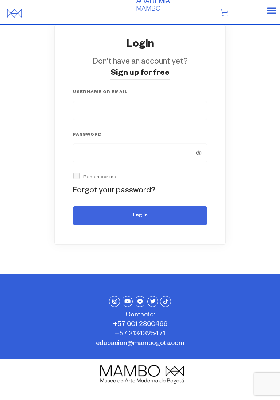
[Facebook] (140, 301)
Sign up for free (140, 73)
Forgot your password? (114, 191)
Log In (140, 215)
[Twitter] (152, 301)
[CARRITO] (224, 12)
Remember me (99, 177)
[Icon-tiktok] (165, 301)
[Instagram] (114, 301)
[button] (271, 10)
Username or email (100, 92)
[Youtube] (127, 301)
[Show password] (198, 152)
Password (87, 135)
